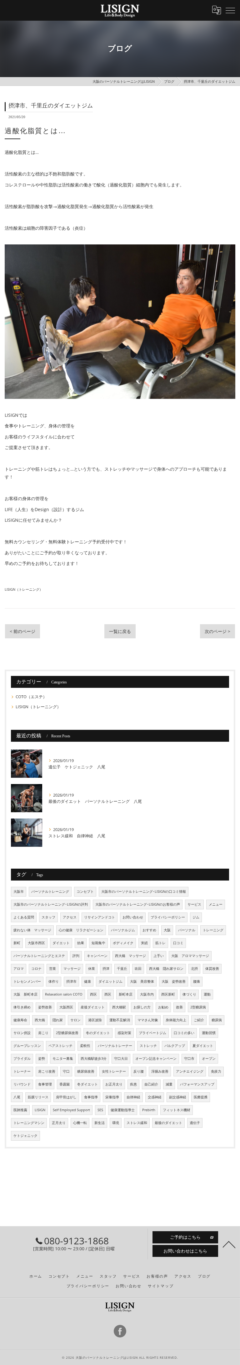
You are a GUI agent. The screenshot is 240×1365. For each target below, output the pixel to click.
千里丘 (122, 968)
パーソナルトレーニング (50, 891)
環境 (115, 1123)
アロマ (18, 968)
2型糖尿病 (198, 1007)
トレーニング (213, 930)
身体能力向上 (176, 1020)
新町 (16, 943)
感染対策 (124, 1033)
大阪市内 (147, 994)
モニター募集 (62, 1058)
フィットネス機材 (176, 1110)
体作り (53, 981)
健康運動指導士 (123, 1110)
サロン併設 (22, 1033)
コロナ (36, 968)
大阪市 (18, 891)
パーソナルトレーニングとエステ (39, 956)
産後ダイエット (93, 1007)
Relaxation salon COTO (63, 994)
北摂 (194, 968)
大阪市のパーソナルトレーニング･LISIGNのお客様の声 (137, 904)
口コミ (178, 943)
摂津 (105, 968)
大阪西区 (66, 1007)
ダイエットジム (110, 981)
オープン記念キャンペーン (156, 1058)
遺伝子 (195, 1123)
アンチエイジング (189, 1071)
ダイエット (61, 943)
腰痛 (196, 981)
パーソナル (186, 930)
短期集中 (98, 943)
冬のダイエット (98, 1033)
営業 (52, 968)
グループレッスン (27, 1045)
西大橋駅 (119, 1007)
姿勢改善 (45, 1007)
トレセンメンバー (27, 981)
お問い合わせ (132, 917)
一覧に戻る (120, 631)
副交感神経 (177, 1097)
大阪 (167, 930)
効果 (80, 943)
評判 (75, 956)
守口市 (189, 1058)
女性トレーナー (114, 1071)
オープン (209, 1058)
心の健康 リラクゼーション (81, 930)
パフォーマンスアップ (197, 1084)
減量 (169, 1084)
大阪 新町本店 (25, 994)
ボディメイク (123, 943)
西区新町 (168, 994)
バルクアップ (174, 1045)
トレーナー (22, 1071)
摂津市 (71, 981)
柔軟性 (85, 1045)
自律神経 (133, 1097)
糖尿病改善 (85, 1071)
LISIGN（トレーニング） (24, 589)
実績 (144, 943)
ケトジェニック (25, 1135)
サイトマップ (161, 1285)
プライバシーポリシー (168, 917)
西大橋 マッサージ (130, 956)
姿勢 (41, 1058)
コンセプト (85, 891)
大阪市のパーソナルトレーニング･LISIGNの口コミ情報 (143, 891)
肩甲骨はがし (66, 1097)
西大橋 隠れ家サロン (166, 968)
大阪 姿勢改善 (174, 981)
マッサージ (72, 968)
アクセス (70, 917)
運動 (207, 994)
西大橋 (40, 1020)
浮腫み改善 (159, 1071)
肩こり (43, 1033)
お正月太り (113, 1084)
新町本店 (125, 994)
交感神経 (155, 1097)
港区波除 (95, 1020)
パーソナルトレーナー (115, 1045)
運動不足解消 (119, 1020)
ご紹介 (199, 1020)
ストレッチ (148, 1045)
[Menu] (230, 10)
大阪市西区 (36, 943)
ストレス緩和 (137, 1123)
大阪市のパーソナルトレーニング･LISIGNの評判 (50, 904)
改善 (179, 1007)
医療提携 (201, 1097)
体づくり (189, 994)
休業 (91, 968)
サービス (194, 904)
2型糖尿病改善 (67, 1033)
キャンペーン (97, 956)
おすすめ (149, 930)
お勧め (163, 1007)
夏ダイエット (202, 1045)
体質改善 (212, 968)
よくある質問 (23, 917)
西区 (93, 994)
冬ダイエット (87, 1084)
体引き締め (22, 1007)
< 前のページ (22, 631)
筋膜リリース (38, 1097)
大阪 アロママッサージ (190, 956)
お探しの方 (142, 1007)
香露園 (64, 1084)
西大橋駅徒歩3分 (94, 1058)
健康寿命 (20, 1020)
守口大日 (121, 1058)
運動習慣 (209, 1033)
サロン (75, 1020)
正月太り (59, 1123)
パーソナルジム (123, 930)
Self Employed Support (71, 1110)
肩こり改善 (46, 1071)
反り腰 (138, 1071)
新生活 (99, 1123)
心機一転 (80, 1123)
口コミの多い (184, 1033)
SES (100, 1110)
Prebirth (148, 1110)
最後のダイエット (168, 1123)
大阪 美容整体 (142, 981)
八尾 (16, 1097)
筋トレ (160, 943)
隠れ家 (57, 1020)
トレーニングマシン (28, 1123)
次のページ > (217, 631)
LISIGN (40, 1110)
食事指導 (91, 1097)
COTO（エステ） (31, 696)
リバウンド (22, 1084)
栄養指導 (112, 1097)
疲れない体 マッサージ (32, 930)
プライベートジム (152, 1033)
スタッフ (48, 917)
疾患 (133, 1084)
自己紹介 (151, 1084)
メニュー (215, 904)
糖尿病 (217, 1020)
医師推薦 (20, 1110)
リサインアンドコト (99, 917)
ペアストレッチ (60, 1045)
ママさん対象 (148, 1020)
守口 (66, 1071)
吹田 (138, 968)
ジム (195, 917)
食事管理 (45, 1084)
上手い (158, 956)
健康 (87, 981)
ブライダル (22, 1058)
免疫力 (216, 1071)
